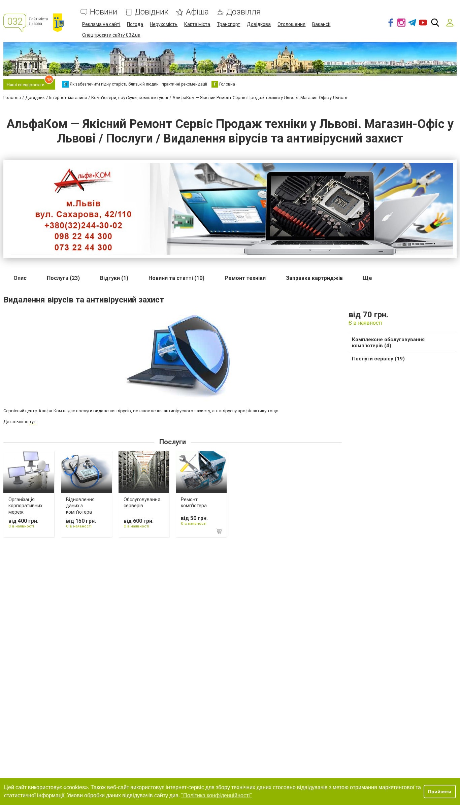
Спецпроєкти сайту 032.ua (111, 35)
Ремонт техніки (245, 278)
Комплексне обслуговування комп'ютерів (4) (388, 342)
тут (32, 421)
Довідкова (259, 24)
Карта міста (197, 24)
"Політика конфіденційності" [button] (216, 795)
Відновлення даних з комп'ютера (80, 505)
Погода (135, 24)
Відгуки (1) (114, 278)
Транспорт (228, 24)
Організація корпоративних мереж (25, 505)
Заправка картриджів (314, 278)
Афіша (197, 12)
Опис (20, 278)
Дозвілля (243, 12)
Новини (103, 12)
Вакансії (321, 24)
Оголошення (291, 24)
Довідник (151, 12)
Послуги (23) (63, 278)
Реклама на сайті (101, 24)
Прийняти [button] (439, 791)
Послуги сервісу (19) (378, 359)
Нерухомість (163, 24)
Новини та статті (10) (176, 278)
